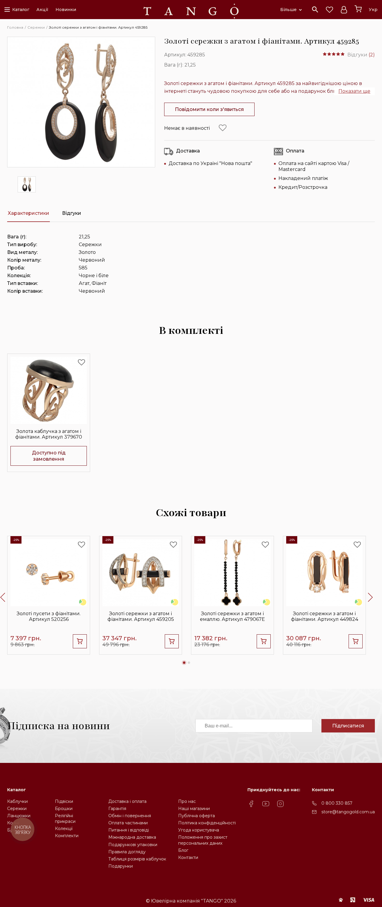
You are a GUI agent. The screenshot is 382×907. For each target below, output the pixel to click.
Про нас (187, 801)
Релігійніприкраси (65, 818)
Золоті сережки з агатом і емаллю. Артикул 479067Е (232, 616)
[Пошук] (315, 10)
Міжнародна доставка (132, 837)
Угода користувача (198, 830)
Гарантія (117, 808)
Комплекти (66, 835)
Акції (42, 9)
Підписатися (348, 726)
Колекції (64, 828)
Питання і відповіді (128, 830)
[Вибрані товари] (329, 10)
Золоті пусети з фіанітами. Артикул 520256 (49, 616)
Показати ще (354, 91)
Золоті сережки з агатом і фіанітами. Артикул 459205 (140, 616)
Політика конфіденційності (207, 823)
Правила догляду (127, 851)
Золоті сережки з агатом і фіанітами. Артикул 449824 (324, 616)
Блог (183, 850)
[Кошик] (358, 9)
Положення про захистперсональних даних (202, 840)
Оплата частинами (128, 823)
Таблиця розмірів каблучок (137, 859)
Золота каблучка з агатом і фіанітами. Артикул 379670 (48, 434)
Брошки (64, 808)
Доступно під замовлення (49, 456)
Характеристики (28, 213)
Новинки (66, 9)
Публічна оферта (196, 815)
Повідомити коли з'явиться (209, 109)
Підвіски (64, 801)
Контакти (188, 857)
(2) (372, 55)
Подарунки (120, 866)
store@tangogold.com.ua (348, 812)
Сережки (17, 808)
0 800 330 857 (336, 803)
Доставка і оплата (127, 801)
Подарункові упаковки (132, 844)
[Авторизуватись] (344, 10)
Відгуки (71, 213)
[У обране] (223, 128)
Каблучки (17, 801)
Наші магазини (194, 808)
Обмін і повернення (129, 815)
